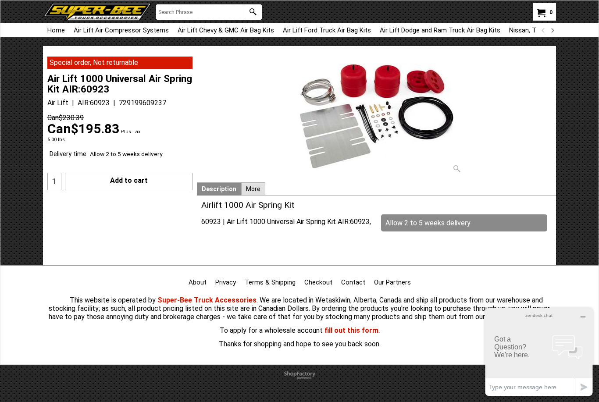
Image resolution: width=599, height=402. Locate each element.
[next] (552, 30)
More (253, 188)
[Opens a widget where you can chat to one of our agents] (539, 352)
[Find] (253, 12)
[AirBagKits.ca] (97, 12)
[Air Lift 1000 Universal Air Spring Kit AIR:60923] (376, 116)
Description (219, 188)
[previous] (543, 30)
